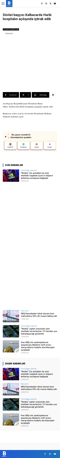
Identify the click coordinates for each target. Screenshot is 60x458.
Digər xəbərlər (10, 29)
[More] (53, 95)
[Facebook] (42, 4)
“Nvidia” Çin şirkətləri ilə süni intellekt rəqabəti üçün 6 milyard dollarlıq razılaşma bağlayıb (37, 175)
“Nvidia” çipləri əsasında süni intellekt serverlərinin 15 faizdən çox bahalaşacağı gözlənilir (39, 331)
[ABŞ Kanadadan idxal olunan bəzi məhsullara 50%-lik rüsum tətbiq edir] (11, 316)
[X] (50, 4)
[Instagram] (46, 4)
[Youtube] (55, 4)
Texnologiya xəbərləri (29, 170)
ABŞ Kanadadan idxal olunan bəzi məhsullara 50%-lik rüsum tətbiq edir (39, 314)
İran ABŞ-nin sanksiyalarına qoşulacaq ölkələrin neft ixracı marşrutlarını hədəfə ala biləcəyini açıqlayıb (38, 346)
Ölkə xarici (25, 310)
